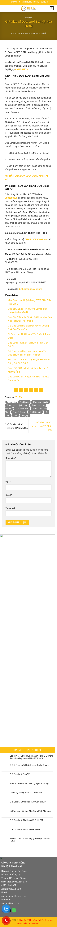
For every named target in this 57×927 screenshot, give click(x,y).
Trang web (10, 508)
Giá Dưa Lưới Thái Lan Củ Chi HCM (26, 820)
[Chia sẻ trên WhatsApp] (16, 390)
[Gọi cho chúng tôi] (14, 910)
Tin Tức (28, 18)
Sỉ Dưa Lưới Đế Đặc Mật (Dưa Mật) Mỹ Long (30, 811)
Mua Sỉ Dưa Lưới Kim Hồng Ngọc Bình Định (30, 783)
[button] (5, 8)
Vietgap (25, 415)
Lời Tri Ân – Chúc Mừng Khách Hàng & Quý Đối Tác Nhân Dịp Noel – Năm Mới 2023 (31, 757)
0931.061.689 (9, 885)
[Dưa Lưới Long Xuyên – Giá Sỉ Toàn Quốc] (28, 8)
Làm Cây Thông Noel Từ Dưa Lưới (26, 792)
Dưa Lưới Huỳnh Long (17, 405)
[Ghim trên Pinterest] (36, 390)
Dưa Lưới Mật (21, 408)
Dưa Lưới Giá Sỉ (39, 33)
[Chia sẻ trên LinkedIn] (41, 390)
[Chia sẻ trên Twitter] (26, 390)
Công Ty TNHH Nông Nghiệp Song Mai (36, 920)
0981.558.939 (20, 882)
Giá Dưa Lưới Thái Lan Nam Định (25, 829)
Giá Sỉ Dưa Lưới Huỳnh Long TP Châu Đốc (41, 426)
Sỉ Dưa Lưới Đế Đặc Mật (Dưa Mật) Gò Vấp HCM (30, 839)
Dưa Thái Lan (19, 412)
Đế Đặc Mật (35, 412)
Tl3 (15, 415)
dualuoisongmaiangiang (30, 289)
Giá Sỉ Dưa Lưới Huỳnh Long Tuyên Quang (29, 765)
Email (9, 495)
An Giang (24, 402)
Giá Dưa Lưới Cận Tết (20, 774)
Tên (8, 482)
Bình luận (11, 458)
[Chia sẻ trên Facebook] (21, 390)
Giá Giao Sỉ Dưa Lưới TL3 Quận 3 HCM (28, 802)
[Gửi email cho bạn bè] (31, 390)
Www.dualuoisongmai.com (28, 923)
